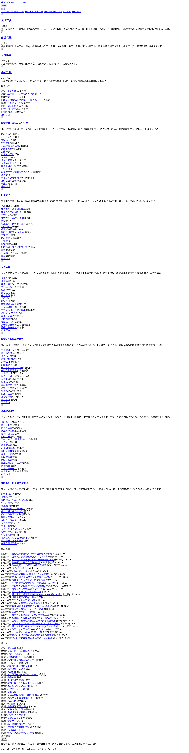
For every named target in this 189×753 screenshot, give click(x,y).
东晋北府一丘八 (9, 350)
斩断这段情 (6, 436)
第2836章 (47, 577)
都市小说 (29, 11)
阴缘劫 (15, 571)
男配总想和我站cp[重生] (12, 232)
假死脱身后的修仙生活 (18, 727)
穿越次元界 (6, 149)
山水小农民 (6, 394)
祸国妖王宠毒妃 (9, 520)
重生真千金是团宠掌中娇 (24, 594)
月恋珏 (4, 298)
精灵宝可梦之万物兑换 (18, 666)
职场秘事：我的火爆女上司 (14, 247)
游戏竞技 (48, 11)
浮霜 (3, 255)
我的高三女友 (7, 422)
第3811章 (43, 556)
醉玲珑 (4, 301)
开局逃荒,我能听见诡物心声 (25, 583)
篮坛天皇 (5, 465)
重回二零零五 (18, 629)
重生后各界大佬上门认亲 (24, 626)
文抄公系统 (6, 396)
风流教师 (11, 671)
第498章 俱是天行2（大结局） (35, 574)
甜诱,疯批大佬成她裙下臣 (24, 606)
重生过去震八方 (9, 316)
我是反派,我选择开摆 (17, 706)
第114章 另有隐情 (45, 635)
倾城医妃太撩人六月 (22, 562)
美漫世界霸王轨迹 (10, 166)
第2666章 (44, 615)
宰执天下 (11, 97)
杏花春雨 (11, 677)
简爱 (3, 229)
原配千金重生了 (19, 600)
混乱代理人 (8, 112)
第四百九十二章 (24, 612)
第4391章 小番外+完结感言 (40, 559)
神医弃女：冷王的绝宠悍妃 (20, 94)
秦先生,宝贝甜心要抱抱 (18, 686)
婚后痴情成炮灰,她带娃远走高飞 (27, 638)
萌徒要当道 (6, 535)
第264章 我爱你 (44, 606)
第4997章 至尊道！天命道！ (40, 554)
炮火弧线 (5, 379)
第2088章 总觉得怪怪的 (36, 586)
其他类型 (67, 11)
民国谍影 (5, 364)
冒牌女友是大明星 (16, 718)
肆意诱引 (16, 603)
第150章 (31, 600)
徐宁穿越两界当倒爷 (11, 304)
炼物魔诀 (11, 703)
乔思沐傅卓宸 (18, 586)
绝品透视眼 (6, 238)
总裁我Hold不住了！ (11, 253)
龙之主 (10, 721)
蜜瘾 (9, 692)
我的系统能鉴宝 (15, 657)
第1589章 (47, 638)
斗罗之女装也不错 (16, 689)
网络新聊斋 (13, 106)
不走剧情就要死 (9, 448)
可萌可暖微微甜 (15, 709)
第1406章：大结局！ (44, 618)
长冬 (3, 206)
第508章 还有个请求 (34, 632)
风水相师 (16, 609)
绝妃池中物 (6, 505)
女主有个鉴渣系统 (10, 431)
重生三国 (5, 526)
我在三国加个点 (9, 287)
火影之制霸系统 (9, 370)
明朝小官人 (6, 226)
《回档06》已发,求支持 (36, 629)
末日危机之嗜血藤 (10, 471)
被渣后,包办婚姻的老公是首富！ (27, 577)
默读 (3, 221)
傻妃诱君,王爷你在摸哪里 (24, 635)
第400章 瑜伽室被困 (45, 620)
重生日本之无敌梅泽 (11, 178)
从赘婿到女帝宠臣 (10, 388)
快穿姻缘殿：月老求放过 (13, 508)
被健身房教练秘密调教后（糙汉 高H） (22, 100)
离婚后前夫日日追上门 (23, 588)
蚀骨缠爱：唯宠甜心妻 (12, 209)
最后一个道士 (7, 376)
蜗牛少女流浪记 (9, 359)
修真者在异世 (7, 154)
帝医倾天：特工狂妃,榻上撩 (14, 500)
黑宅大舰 (5, 143)
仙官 (14, 612)
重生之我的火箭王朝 (11, 463)
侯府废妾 (5, 425)
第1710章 (36, 562)
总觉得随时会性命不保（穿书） (22, 674)
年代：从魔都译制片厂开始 (20, 733)
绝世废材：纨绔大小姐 (12, 511)
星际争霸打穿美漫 (10, 451)
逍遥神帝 (5, 290)
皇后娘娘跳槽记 (9, 468)
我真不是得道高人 (16, 654)
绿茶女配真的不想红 (22, 597)
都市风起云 (6, 391)
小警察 (4, 241)
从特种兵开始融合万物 (23, 618)
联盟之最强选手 (9, 543)
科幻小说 (57, 11)
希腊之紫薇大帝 (9, 160)
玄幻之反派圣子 (9, 181)
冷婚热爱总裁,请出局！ (12, 212)
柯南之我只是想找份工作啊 (20, 683)
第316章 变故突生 (47, 583)
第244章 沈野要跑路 (39, 565)
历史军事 (38, 11)
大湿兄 (4, 140)
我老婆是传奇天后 (10, 324)
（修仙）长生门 (9, 163)
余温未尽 (5, 278)
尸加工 (4, 169)
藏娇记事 (16, 591)
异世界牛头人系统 (10, 532)
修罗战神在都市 (9, 385)
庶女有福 (11, 648)
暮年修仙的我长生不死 (18, 724)
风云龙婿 (11, 701)
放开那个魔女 (7, 353)
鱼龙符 (15, 568)
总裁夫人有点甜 (19, 580)
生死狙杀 (5, 503)
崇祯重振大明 (7, 428)
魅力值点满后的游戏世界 (13, 310)
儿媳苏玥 (5, 497)
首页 (3, 11)
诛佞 (3, 250)
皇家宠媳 (5, 235)
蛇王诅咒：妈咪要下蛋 (12, 223)
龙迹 (3, 151)
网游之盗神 (6, 460)
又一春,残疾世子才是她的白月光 (17, 439)
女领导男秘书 (7, 307)
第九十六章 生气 (26, 571)
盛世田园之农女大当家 (12, 367)
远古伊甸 (5, 523)
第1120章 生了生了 (43, 588)
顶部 (4, 739)
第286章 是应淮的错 (30, 603)
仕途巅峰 (5, 281)
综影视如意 (6, 322)
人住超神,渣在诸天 (10, 529)
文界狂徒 (5, 373)
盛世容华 (5, 295)
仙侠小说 (19, 11)
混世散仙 (5, 292)
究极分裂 (11, 730)
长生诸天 (5, 183)
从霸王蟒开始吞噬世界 (18, 651)
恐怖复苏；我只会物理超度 (20, 698)
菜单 (4, 6)
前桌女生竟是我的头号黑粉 (14, 172)
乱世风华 (5, 399)
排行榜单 (76, 11)
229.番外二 (23, 568)
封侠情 (4, 157)
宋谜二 (4, 362)
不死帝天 (5, 137)
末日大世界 (6, 442)
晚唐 (3, 175)
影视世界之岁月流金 (17, 712)
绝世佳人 (5, 215)
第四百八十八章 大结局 (31, 609)
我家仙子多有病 (15, 715)
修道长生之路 (7, 454)
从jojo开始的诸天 (9, 313)
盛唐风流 (5, 382)
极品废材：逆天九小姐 (12, 540)
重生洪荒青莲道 (9, 327)
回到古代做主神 (9, 517)
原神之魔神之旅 (15, 669)
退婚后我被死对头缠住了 (24, 620)
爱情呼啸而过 (7, 433)
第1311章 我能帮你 (36, 580)
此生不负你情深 (19, 559)
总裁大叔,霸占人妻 (10, 146)
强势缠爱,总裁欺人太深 (12, 218)
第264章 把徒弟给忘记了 (48, 626)
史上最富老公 (18, 632)
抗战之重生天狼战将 (11, 514)
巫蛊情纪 (16, 574)
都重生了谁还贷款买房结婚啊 (26, 615)
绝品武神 (5, 134)
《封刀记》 (13, 663)
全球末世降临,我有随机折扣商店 (23, 695)
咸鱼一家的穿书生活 (11, 284)
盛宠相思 (5, 244)
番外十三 (36, 597)
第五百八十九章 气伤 (30, 591)
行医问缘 (5, 319)
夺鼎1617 (5, 356)
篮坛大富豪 (6, 457)
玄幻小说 (10, 11)
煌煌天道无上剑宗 (20, 623)
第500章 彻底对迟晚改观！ (49, 594)
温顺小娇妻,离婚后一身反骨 (25, 556)
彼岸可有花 (6, 445)
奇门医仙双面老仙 (16, 680)
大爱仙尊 (11, 91)
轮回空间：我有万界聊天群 (20, 660)
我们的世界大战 (11, 109)
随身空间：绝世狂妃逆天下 (14, 537)
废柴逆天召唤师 (15, 103)
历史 (3, 8)
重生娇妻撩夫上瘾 (20, 565)
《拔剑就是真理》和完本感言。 (44, 623)
